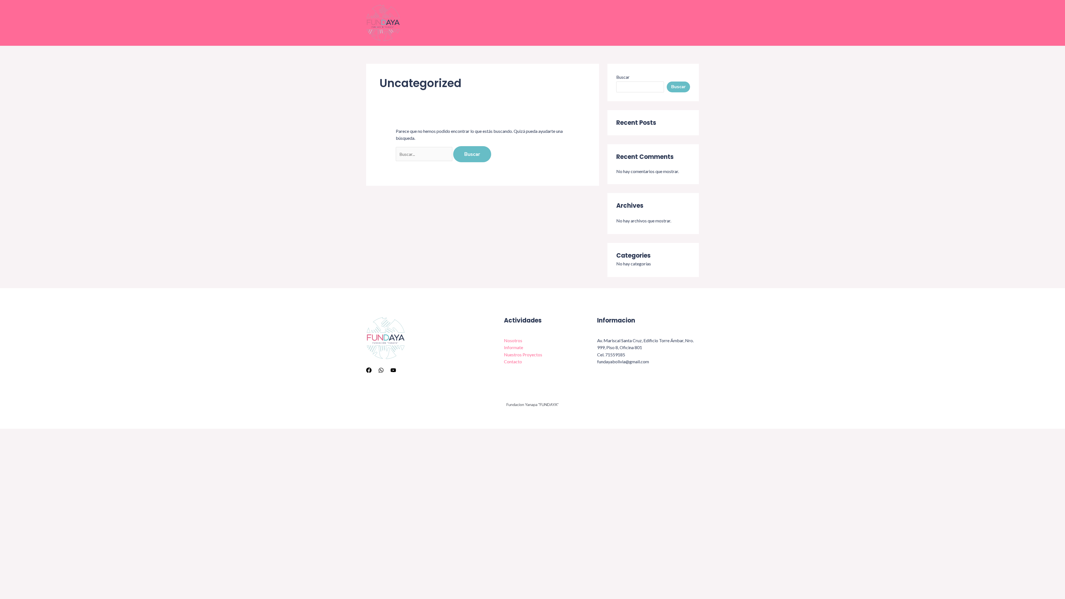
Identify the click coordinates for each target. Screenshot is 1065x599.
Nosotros (475, 23)
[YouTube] (393, 370)
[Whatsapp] (381, 370)
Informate (510, 23)
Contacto (633, 23)
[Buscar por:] (424, 154)
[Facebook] (369, 370)
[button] (689, 23)
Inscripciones (672, 23)
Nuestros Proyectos (558, 23)
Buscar (623, 77)
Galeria (601, 23)
